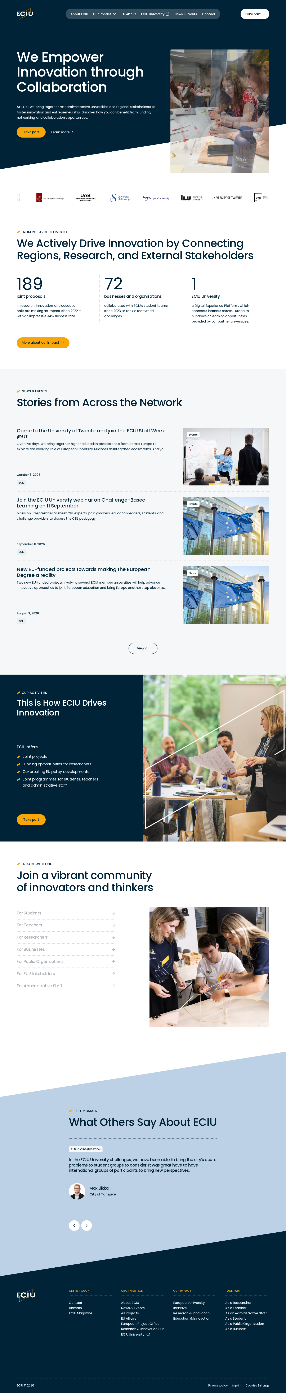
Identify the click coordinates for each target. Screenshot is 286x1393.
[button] (104, 14)
